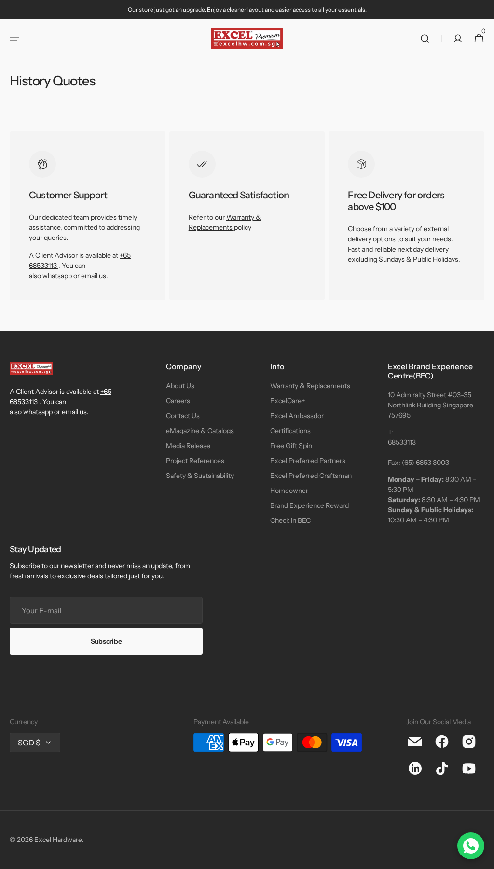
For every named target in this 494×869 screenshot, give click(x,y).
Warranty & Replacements (310, 385)
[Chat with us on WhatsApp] (470, 845)
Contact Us (183, 415)
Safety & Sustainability (200, 475)
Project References (195, 460)
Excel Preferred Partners (307, 460)
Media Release (188, 445)
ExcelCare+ (287, 400)
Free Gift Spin (291, 445)
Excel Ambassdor (297, 415)
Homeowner (289, 490)
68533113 (402, 442)
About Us (180, 385)
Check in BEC (290, 520)
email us (93, 275)
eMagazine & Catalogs (200, 430)
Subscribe (106, 641)
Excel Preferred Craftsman (311, 475)
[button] (14, 38)
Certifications (290, 430)
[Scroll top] (482, 857)
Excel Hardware (58, 839)
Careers (178, 400)
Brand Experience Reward (309, 505)
